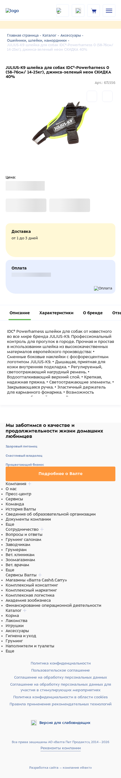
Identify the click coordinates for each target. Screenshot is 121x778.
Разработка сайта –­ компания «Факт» (60, 767)
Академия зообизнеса (28, 600)
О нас (11, 489)
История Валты (21, 509)
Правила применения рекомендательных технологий (60, 704)
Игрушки (15, 625)
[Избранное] (107, 96)
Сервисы (14, 499)
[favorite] (78, 10)
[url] (94, 10)
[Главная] (20, 10)
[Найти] (62, 10)
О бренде (93, 313)
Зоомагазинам (20, 560)
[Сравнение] (92, 96)
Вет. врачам (17, 565)
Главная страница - (24, 35)
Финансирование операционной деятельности (53, 605)
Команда (15, 504)
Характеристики (56, 313)
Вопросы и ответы (24, 534)
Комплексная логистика (30, 595)
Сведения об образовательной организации (51, 514)
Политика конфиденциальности (61, 663)
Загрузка (14, 205)
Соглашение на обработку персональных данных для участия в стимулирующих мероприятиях (60, 687)
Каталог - (50, 35)
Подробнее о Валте (60, 473)
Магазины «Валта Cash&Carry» (36, 580)
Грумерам (16, 549)
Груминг (14, 641)
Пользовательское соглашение (60, 670)
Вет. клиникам (20, 554)
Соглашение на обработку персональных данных (60, 677)
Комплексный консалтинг (32, 585)
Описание (20, 313)
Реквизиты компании (61, 748)
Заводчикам (18, 544)
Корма (12, 615)
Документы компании (28, 519)
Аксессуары (17, 630)
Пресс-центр (18, 494)
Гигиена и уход (21, 636)
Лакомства (16, 620)
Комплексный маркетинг (31, 590)
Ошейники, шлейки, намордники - (38, 41)
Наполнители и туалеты (30, 646)
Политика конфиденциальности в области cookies (60, 697)
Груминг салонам (23, 539)
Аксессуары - (71, 35)
